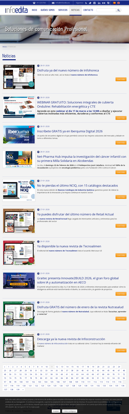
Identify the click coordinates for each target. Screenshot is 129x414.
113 (101, 382)
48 (124, 370)
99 (15, 382)
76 (21, 378)
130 (85, 385)
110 (82, 382)
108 (70, 382)
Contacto (88, 10)
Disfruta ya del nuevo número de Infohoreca (68, 70)
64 (83, 374)
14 (67, 367)
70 (113, 374)
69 (108, 374)
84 (62, 378)
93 (108, 378)
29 (26, 370)
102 (33, 382)
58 (52, 374)
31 (36, 370)
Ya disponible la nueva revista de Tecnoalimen (69, 246)
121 (30, 385)
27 (15, 370)
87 (77, 378)
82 (52, 378)
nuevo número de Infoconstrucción (53, 343)
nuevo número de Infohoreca (84, 75)
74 (10, 378)
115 (113, 382)
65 (88, 374)
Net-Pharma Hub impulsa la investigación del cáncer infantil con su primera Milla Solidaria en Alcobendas (81, 158)
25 (5, 370)
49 (5, 374)
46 (113, 370)
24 (119, 367)
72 (124, 374)
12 (57, 367)
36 (62, 370)
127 (67, 385)
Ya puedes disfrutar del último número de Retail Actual (75, 214)
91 (98, 378)
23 (114, 367)
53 (26, 374)
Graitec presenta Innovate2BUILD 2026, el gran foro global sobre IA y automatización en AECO (78, 280)
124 (48, 385)
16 (78, 367)
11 (52, 367)
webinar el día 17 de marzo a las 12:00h (78, 110)
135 (116, 385)
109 (76, 382)
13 (62, 367)
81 (46, 378)
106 (58, 382)
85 (67, 378)
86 (72, 378)
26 (10, 370)
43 (98, 370)
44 (103, 370)
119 (17, 385)
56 (41, 374)
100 (21, 382)
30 (31, 370)
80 (41, 378)
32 (41, 370)
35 (57, 370)
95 (119, 378)
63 (77, 374)
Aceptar (56, 411)
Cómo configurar (69, 411)
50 (10, 374)
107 (64, 382)
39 (77, 370)
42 (93, 370)
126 (61, 385)
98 (10, 382)
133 (104, 385)
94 (113, 378)
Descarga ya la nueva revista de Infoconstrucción (71, 339)
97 (5, 382)
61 (67, 374)
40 (83, 370)
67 (98, 374)
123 (42, 385)
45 (108, 370)
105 (51, 382)
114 (107, 382)
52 (21, 374)
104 (45, 382)
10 (47, 367)
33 (46, 370)
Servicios (63, 10)
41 (88, 370)
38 (72, 370)
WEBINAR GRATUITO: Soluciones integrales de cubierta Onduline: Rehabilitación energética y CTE (75, 104)
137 (5, 389)
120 (24, 385)
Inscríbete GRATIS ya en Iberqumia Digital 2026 (70, 131)
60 (62, 374)
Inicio (34, 10)
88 (83, 378)
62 (72, 374)
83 (57, 378)
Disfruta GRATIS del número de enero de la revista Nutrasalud (80, 307)
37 (67, 370)
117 (5, 385)
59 (57, 374)
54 (31, 374)
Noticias (75, 10)
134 (110, 385)
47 (119, 370)
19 (93, 367)
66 (93, 374)
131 (91, 385)
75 (15, 378)
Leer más (121, 79)
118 (11, 385)
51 (15, 374)
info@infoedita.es (63, 3)
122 (36, 385)
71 (119, 374)
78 (31, 378)
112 (95, 382)
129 (79, 385)
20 (98, 367)
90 (93, 378)
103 (39, 382)
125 (54, 385)
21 (103, 367)
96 (124, 378)
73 (5, 378)
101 (27, 382)
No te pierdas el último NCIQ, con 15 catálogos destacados (77, 185)
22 (109, 367)
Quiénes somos (48, 10)
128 (73, 385)
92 (103, 378)
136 (122, 385)
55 (36, 374)
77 (26, 378)
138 (11, 389)
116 (119, 382)
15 (72, 367)
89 (88, 378)
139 (17, 389)
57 (46, 374)
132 (98, 385)
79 (36, 378)
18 (88, 367)
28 (21, 370)
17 (83, 367)
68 (103, 374)
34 (52, 370)
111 (88, 382)
